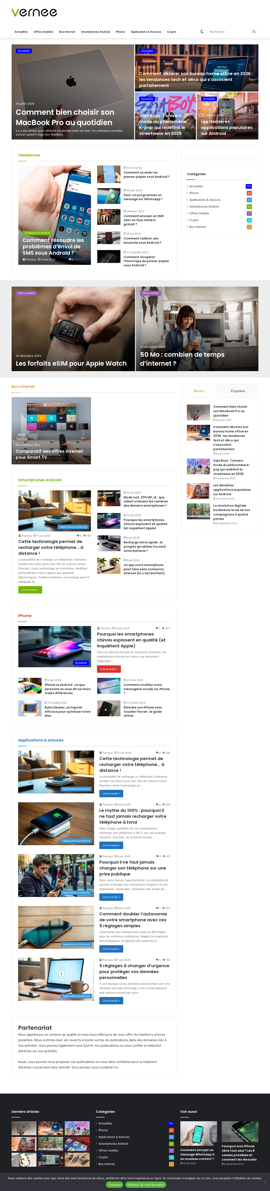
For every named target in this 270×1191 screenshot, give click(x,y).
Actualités (21, 31)
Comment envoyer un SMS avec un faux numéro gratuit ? (144, 220)
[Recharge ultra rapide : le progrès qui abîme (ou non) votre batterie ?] (108, 543)
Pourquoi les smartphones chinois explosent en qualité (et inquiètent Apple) (145, 524)
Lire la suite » (30, 589)
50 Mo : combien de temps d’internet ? (182, 359)
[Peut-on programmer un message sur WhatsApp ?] (108, 196)
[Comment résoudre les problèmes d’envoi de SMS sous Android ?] (54, 215)
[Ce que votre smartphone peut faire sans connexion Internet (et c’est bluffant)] (108, 566)
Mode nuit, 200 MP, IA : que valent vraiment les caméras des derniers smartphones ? (146, 501)
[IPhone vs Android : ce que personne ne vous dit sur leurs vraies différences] (30, 686)
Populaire (238, 391)
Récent (199, 391)
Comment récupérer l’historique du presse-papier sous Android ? (146, 261)
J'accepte (114, 1184)
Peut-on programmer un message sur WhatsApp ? (143, 197)
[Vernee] (34, 12)
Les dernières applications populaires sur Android (226, 127)
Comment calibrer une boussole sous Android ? (142, 240)
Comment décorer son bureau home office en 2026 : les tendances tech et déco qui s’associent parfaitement (196, 79)
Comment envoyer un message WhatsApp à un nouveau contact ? (197, 1154)
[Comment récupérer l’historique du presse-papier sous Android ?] (108, 256)
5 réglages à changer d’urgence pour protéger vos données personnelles (134, 971)
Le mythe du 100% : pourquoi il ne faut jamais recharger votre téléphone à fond (132, 816)
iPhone (120, 31)
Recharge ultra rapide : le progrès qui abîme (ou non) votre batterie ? (145, 546)
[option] (135, 91)
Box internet (67, 31)
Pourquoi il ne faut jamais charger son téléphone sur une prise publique (132, 868)
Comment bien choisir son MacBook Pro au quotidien (65, 117)
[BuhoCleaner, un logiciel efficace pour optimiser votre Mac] (30, 708)
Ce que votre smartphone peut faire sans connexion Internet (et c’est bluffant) (144, 569)
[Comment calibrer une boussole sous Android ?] (108, 237)
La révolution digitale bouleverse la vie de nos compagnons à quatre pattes (231, 512)
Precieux (31, 259)
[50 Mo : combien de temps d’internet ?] (197, 329)
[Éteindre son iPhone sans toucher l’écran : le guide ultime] (108, 708)
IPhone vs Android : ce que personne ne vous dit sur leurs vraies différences (68, 689)
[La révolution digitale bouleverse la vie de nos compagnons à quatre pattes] (198, 511)
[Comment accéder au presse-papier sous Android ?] (108, 174)
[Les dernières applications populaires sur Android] (228, 115)
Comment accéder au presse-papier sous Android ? (147, 174)
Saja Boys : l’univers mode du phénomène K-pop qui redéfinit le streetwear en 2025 (162, 124)
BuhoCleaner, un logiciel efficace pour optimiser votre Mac (68, 711)
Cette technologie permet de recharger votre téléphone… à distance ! (50, 547)
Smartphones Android (95, 31)
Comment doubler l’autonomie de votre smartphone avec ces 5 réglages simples (133, 920)
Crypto (171, 31)
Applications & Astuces (146, 31)
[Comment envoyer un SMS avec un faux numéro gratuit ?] (108, 217)
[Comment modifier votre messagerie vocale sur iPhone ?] (108, 686)
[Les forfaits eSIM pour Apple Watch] (73, 329)
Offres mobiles (43, 31)
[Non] (265, 1182)
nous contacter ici (104, 1067)
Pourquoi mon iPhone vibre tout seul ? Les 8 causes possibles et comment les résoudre (239, 1153)
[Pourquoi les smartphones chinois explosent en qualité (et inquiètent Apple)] (108, 521)
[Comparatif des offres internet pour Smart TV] (51, 430)
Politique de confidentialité (145, 1184)
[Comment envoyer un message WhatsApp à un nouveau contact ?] (198, 1133)
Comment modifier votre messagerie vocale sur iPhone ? (147, 689)
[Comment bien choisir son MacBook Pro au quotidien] (73, 91)
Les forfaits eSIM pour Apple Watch (71, 363)
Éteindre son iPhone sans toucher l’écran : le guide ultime (143, 711)
